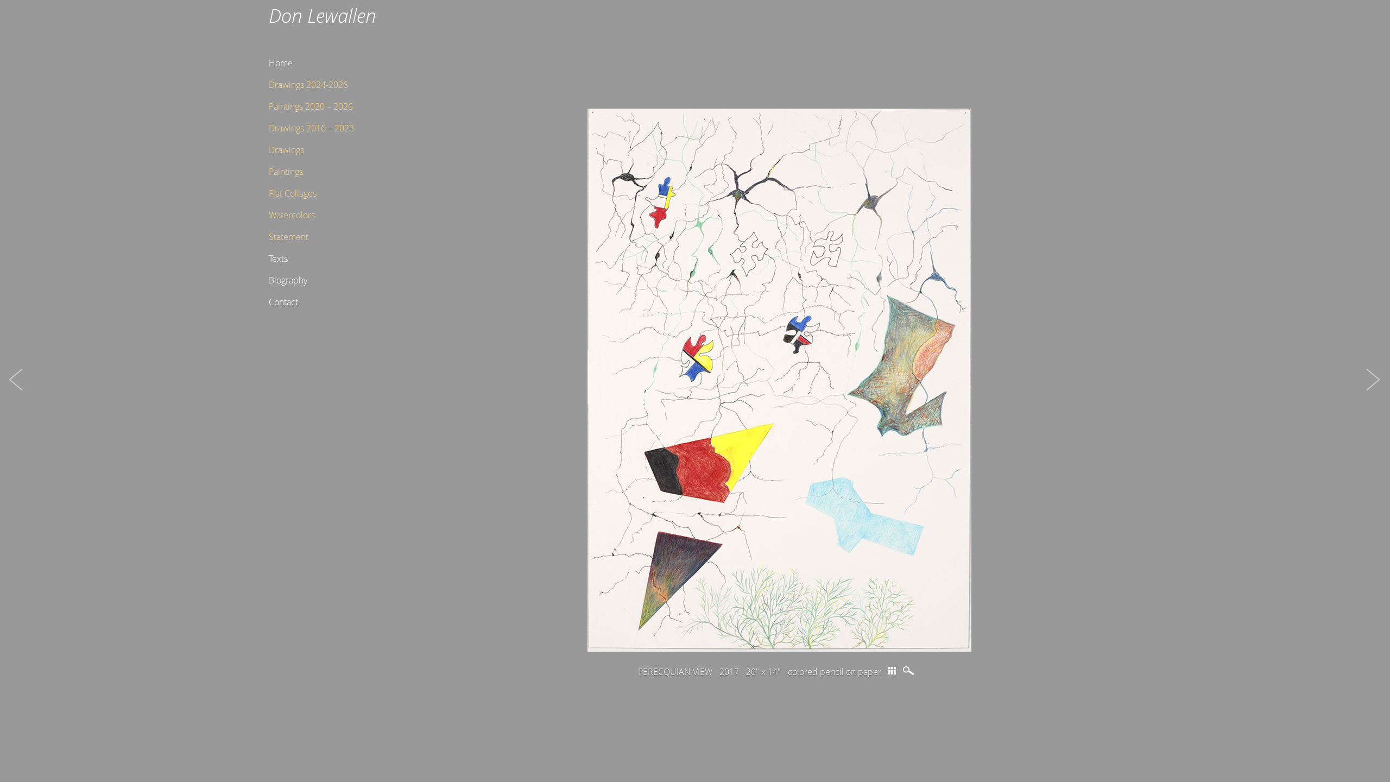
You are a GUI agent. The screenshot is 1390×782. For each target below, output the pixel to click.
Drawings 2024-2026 (308, 85)
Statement (288, 237)
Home (281, 63)
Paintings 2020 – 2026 (311, 106)
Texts (278, 258)
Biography (288, 280)
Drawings (286, 150)
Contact (283, 302)
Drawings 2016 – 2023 (311, 128)
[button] (16, 391)
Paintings (286, 172)
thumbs (892, 670)
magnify (910, 670)
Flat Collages (293, 193)
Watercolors (292, 215)
